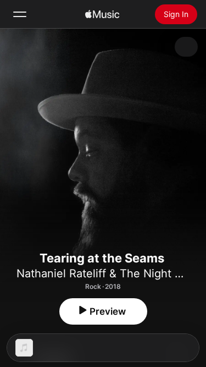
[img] (102, 14)
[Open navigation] (20, 14)
